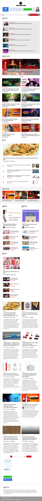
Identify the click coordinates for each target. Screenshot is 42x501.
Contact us (8, 499)
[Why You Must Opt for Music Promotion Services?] (21, 67)
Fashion (4, 206)
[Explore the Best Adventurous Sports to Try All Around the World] (25, 248)
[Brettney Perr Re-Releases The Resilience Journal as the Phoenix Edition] (35, 166)
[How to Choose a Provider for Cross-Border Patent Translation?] (35, 182)
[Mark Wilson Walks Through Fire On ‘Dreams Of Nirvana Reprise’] (5, 40)
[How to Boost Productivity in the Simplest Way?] (30, 216)
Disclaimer (13, 499)
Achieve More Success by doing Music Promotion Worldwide (30, 120)
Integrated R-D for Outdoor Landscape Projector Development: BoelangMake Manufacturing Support (10, 406)
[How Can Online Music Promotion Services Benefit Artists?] (11, 112)
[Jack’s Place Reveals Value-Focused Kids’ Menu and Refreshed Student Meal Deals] (21, 150)
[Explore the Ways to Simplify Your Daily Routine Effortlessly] (25, 232)
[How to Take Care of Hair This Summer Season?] (25, 237)
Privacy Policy (18, 499)
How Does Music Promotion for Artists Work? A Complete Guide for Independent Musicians (11, 104)
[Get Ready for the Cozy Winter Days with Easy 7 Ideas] (6, 248)
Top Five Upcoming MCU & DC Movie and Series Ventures (14, 295)
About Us (3, 499)
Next (39, 195)
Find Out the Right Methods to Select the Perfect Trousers (10, 225)
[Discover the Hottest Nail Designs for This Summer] (6, 232)
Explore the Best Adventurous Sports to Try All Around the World (33, 248)
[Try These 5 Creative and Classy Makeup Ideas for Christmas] (6, 243)
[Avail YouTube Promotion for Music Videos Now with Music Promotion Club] (30, 128)
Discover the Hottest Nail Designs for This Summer (14, 231)
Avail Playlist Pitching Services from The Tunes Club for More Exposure (10, 89)
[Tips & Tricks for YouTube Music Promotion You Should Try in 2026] (5, 29)
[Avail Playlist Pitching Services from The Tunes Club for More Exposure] (11, 82)
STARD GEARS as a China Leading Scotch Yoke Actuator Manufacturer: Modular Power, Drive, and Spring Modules (18, 176)
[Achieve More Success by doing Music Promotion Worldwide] (30, 112)
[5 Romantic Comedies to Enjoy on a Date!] (11, 263)
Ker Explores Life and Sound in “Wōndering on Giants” (18, 45)
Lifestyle (24, 206)
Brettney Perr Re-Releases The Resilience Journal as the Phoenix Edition (30, 314)
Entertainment (4, 87)
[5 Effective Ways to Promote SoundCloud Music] (11, 128)
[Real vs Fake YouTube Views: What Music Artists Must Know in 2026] (5, 34)
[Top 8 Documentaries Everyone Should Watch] (6, 279)
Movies (4, 253)
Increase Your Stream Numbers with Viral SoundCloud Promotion (21, 200)
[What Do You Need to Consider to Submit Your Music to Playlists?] (30, 97)
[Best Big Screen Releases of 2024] (6, 285)
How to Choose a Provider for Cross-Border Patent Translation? (17, 181)
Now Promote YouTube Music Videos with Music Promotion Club (33, 200)
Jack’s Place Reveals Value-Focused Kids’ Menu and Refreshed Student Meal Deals (20, 159)
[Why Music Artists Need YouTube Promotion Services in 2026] (8, 195)
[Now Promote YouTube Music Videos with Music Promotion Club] (34, 195)
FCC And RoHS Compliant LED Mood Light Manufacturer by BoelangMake (29, 375)
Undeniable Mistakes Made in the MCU (14, 290)
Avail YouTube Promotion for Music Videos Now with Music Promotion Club (30, 135)
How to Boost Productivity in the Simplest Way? (29, 225)
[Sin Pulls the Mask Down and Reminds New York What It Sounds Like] (5, 24)
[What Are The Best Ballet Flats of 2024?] (6, 237)
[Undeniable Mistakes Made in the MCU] (6, 290)
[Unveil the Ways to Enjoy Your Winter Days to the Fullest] (25, 243)
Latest (4, 156)
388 (24, 456)
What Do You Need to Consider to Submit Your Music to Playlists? (30, 104)
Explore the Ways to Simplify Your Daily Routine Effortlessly (34, 231)
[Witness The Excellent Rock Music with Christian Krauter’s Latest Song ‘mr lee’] (5, 51)
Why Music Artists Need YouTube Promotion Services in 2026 (7, 200)
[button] (29, 15)
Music (28, 87)
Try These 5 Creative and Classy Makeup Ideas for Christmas (14, 242)
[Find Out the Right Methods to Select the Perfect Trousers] (11, 216)
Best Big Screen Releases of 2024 (14, 284)
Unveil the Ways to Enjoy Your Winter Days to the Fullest (33, 242)
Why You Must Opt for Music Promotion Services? (14, 71)
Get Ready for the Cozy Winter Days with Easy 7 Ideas (14, 248)
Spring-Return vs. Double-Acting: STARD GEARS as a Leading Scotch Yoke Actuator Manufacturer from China (19, 170)
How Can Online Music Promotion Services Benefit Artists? (10, 120)
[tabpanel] (21, 67)
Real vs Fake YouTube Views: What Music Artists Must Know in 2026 (20, 34)
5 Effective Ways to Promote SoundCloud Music (8, 135)
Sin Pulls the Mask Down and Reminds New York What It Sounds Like (20, 23)
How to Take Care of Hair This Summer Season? (33, 237)
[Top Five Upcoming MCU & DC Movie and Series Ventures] (6, 296)
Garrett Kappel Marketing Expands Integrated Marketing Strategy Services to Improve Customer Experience (29, 438)
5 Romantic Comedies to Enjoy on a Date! (11, 272)
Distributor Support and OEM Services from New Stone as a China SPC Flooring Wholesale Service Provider (10, 438)
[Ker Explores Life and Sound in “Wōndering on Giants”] (5, 45)
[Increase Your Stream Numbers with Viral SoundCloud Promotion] (21, 195)
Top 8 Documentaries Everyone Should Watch (14, 279)
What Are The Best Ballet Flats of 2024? (14, 237)
